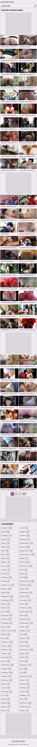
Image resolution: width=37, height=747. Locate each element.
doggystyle (7, 596)
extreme (6, 619)
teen (24, 661)
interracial (7, 680)
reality (25, 627)
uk (23, 672)
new (24, 570)
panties (25, 596)
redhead (25, 630)
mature (25, 547)
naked (24, 558)
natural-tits (26, 566)
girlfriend (7, 649)
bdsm (6, 558)
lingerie (25, 535)
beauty (6, 562)
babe (5, 547)
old (24, 577)
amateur (7, 528)
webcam (25, 695)
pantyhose (26, 600)
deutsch (6, 589)
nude (24, 573)
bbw (5, 554)
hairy (6, 661)
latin (24, 528)
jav (5, 695)
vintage (25, 688)
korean (6, 707)
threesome (26, 665)
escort (6, 608)
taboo (24, 653)
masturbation (27, 543)
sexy (24, 642)
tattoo (24, 657)
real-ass (25, 619)
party (24, 604)
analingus (6, 535)
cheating (6, 577)
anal (5, 532)
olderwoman (26, 592)
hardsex (6, 676)
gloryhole (6, 657)
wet (24, 699)
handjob (6, 669)
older (24, 589)
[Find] (35, 6)
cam (5, 566)
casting (6, 570)
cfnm (5, 573)
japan (6, 688)
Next (24, 494)
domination (7, 600)
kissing (6, 703)
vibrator (25, 684)
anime (6, 539)
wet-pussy (26, 703)
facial (6, 627)
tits (24, 669)
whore (24, 710)
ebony (6, 604)
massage (25, 539)
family (6, 634)
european (7, 615)
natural (25, 562)
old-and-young (27, 581)
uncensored (26, 676)
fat (5, 638)
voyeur (25, 691)
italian (6, 684)
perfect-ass (26, 608)
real (24, 615)
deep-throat (8, 585)
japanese (7, 691)
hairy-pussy (8, 665)
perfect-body (26, 611)
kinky (5, 699)
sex (24, 634)
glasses (6, 653)
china (5, 581)
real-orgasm (27, 623)
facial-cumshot (8, 630)
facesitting (7, 623)
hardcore (7, 672)
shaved (25, 646)
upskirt (25, 680)
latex (5, 710)
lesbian (25, 532)
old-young (26, 585)
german (6, 646)
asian (5, 543)
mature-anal (26, 551)
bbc (5, 551)
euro (5, 611)
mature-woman (27, 554)
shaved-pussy (27, 649)
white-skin (25, 707)
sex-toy (25, 638)
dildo (5, 592)
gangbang (7, 642)
